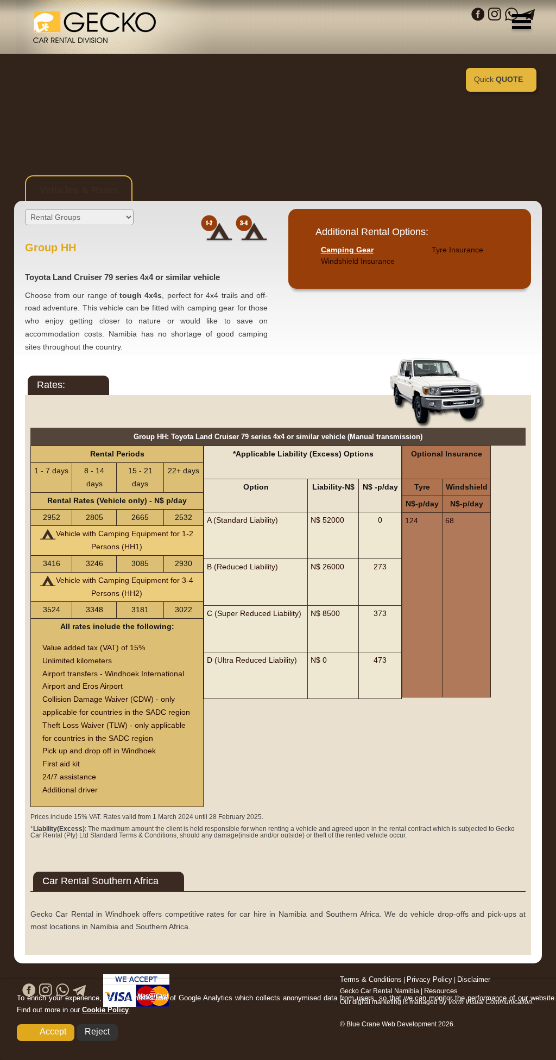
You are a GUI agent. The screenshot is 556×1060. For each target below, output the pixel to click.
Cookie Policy (105, 1010)
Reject (97, 1031)
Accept (53, 1031)
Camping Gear (347, 249)
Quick (498, 79)
